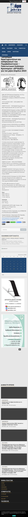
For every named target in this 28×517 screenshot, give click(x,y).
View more (6, 514)
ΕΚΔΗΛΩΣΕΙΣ (20, 45)
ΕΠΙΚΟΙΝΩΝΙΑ (5, 55)
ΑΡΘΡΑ (3, 48)
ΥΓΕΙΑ (15, 48)
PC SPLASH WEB (4, 496)
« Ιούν (3, 274)
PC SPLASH (3, 494)
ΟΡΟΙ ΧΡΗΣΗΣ (4, 489)
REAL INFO (3, 498)
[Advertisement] (14, 28)
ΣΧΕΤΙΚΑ (3, 485)
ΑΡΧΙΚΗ (2, 483)
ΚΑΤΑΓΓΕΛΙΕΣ (16, 51)
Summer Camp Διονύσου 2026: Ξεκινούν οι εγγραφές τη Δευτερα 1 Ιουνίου (12, 424)
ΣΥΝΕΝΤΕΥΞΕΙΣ (22, 48)
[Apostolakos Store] (14, 295)
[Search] (26, 45)
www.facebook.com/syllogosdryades (10, 218)
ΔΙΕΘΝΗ (9, 51)
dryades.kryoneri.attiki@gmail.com (9, 219)
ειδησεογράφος (12, 74)
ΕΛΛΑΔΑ (3, 51)
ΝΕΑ (6, 45)
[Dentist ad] (14, 331)
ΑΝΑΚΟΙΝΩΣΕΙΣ (12, 45)
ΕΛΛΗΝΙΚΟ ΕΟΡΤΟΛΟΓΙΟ (10, 236)
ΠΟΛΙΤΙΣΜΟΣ (10, 48)
